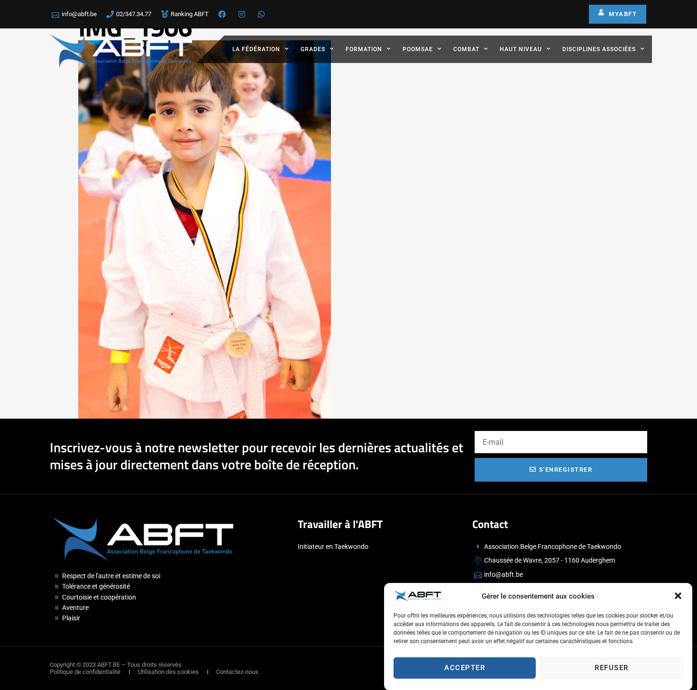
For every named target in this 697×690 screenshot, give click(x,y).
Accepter (464, 667)
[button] (678, 595)
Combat (466, 49)
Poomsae (418, 49)
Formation (364, 49)
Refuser (612, 667)
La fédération (256, 49)
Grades (313, 49)
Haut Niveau (521, 49)
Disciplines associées (599, 49)
